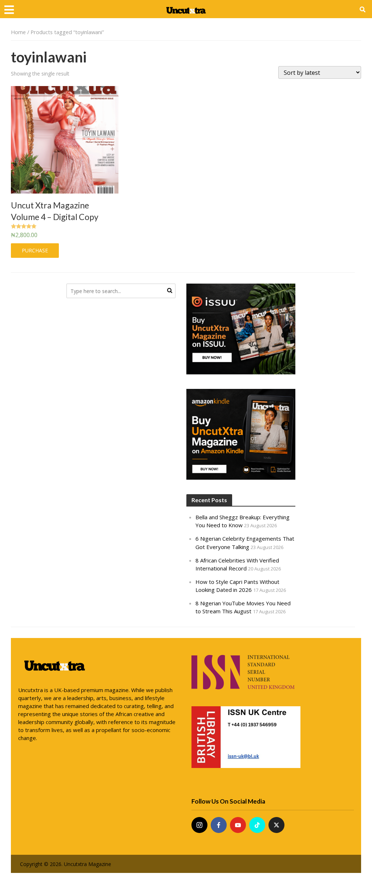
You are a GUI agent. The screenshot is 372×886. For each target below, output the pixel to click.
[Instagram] (199, 825)
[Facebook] (219, 825)
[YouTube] (238, 825)
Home (18, 32)
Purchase (35, 250)
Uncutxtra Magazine (87, 864)
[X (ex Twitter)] (276, 825)
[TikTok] (257, 825)
